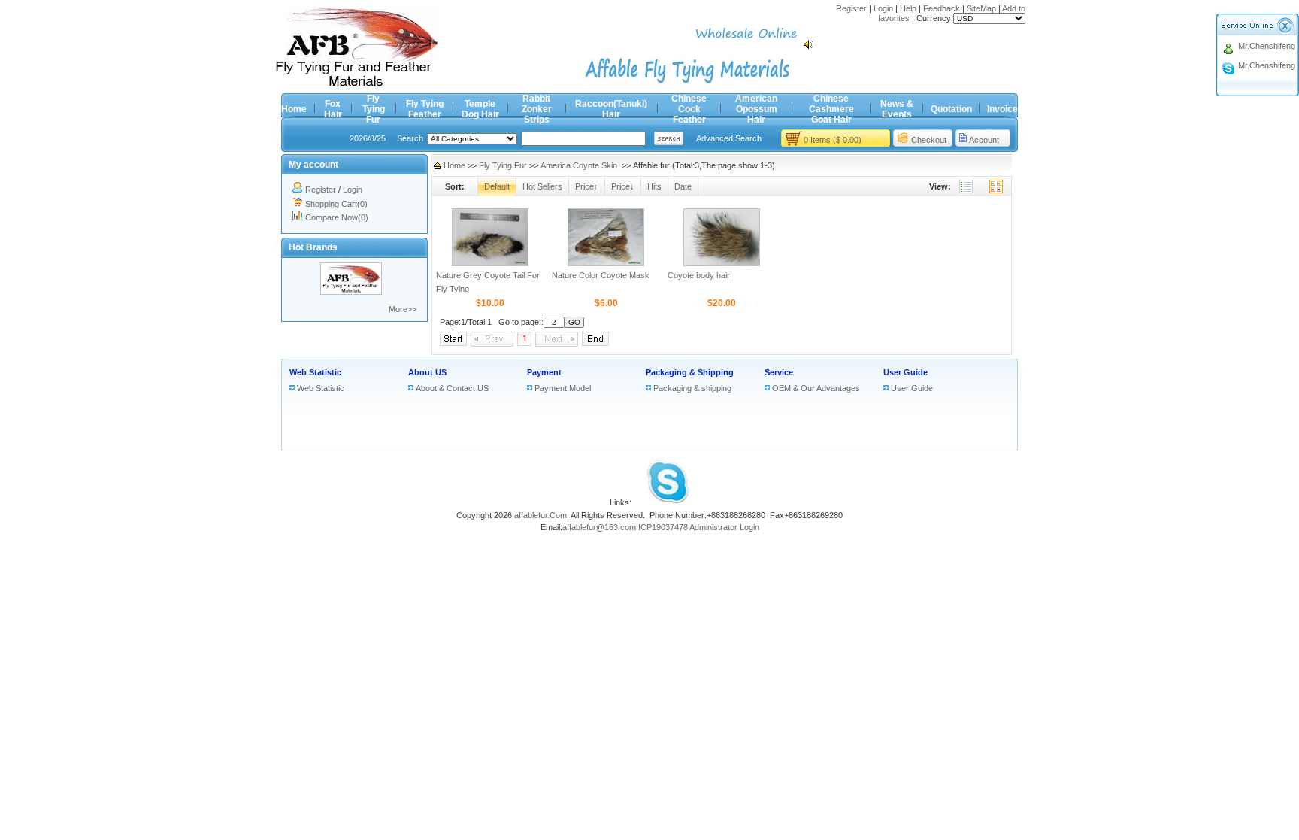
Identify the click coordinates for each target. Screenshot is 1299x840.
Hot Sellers (542, 186)
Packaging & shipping (692, 388)
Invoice (1002, 109)
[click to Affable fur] (351, 291)
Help (908, 8)
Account (984, 139)
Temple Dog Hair (480, 109)
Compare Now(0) (336, 217)
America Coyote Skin (579, 165)
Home (294, 109)
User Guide (905, 372)
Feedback (941, 8)
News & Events (896, 109)
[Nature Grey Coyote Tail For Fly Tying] (490, 263)
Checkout (928, 139)
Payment (544, 372)
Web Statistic (315, 372)
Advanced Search (729, 138)
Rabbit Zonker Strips (537, 109)
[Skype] (667, 502)
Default (497, 186)
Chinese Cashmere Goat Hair (831, 109)
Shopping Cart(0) (336, 203)
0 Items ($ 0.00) (832, 139)
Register (851, 8)
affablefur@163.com (599, 527)
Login (883, 8)
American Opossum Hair (756, 109)
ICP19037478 (663, 527)
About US (427, 372)
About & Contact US (452, 388)
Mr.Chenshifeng (1266, 45)
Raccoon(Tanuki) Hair (611, 109)
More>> (402, 309)
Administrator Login (724, 527)
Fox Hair (333, 109)
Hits (654, 186)
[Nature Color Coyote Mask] (606, 263)
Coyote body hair (699, 275)
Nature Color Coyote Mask (601, 275)
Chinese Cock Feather (689, 109)
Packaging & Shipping (690, 372)
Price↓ (622, 186)
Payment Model (562, 388)
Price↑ (586, 186)
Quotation (951, 109)
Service (779, 372)
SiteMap (981, 8)
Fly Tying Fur (373, 109)
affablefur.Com (540, 515)
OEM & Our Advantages (816, 388)
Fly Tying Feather (425, 109)
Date (683, 186)
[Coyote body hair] (721, 263)
